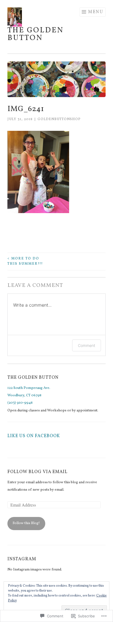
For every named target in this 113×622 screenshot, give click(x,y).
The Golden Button (35, 34)
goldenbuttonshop (59, 119)
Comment (86, 345)
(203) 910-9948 (20, 402)
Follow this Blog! (26, 523)
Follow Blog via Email (37, 472)
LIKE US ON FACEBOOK (33, 436)
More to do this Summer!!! (25, 261)
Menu (95, 12)
